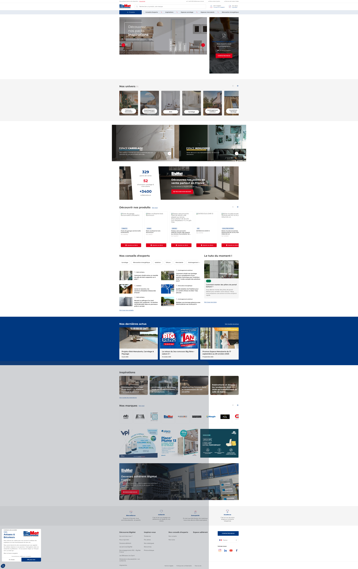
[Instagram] (219, 551)
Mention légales (169, 565)
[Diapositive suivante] (203, 45)
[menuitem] (151, 12)
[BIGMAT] (168, 416)
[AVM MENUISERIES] (140, 416)
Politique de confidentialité (184, 565)
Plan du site (198, 565)
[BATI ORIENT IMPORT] (154, 416)
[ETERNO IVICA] (196, 416)
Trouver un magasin (225, 50)
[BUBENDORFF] (182, 416)
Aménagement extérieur (196, 262)
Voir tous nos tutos (210, 302)
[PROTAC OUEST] (225, 416)
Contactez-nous (224, 56)
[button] (161, 72)
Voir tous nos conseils (126, 310)
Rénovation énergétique (141, 262)
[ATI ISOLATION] (125, 416)
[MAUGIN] (210, 416)
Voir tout (155, 207)
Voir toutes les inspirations (128, 397)
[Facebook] (236, 551)
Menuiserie (179, 262)
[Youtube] (231, 551)
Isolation (158, 262)
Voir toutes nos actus (232, 324)
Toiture (168, 262)
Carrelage (124, 262)
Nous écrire (142, 1)
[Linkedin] (225, 551)
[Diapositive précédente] (123, 45)
